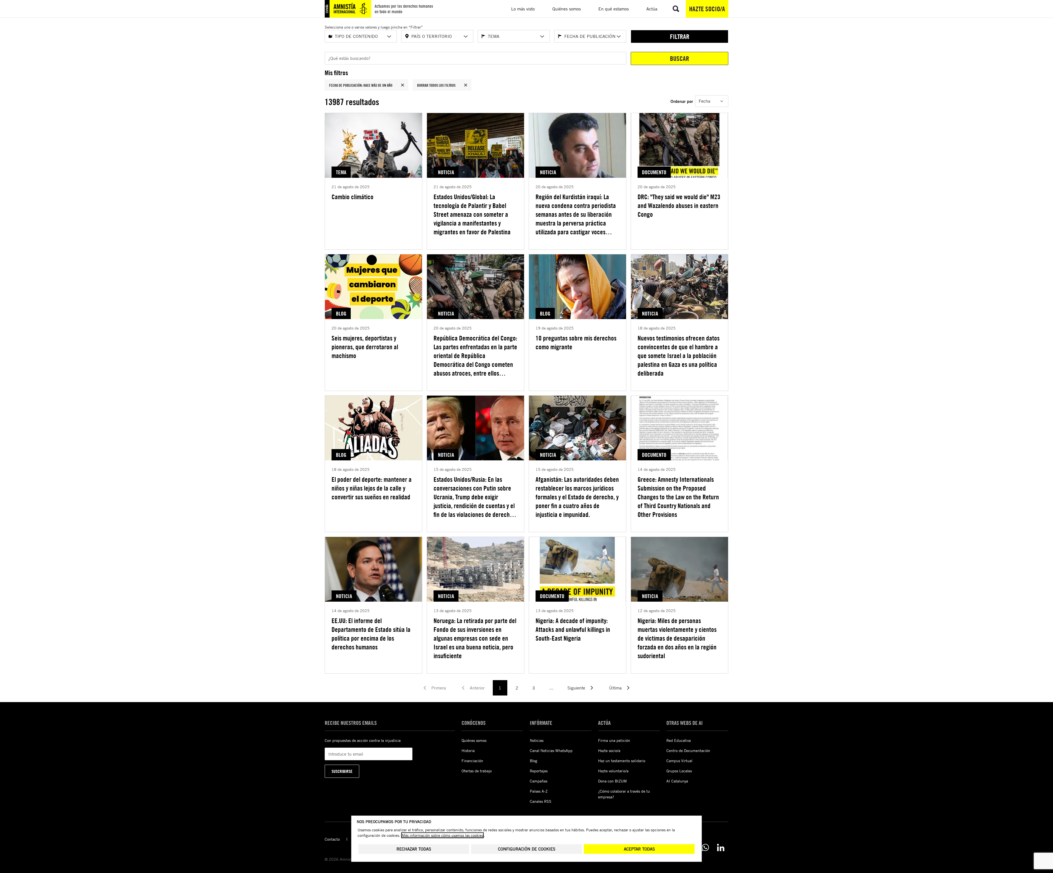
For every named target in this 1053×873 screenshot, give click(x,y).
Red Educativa (678, 740)
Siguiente (576, 688)
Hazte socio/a (707, 9)
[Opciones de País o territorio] (465, 36)
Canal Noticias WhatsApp (551, 750)
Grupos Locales (679, 770)
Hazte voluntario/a (613, 770)
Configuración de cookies (526, 849)
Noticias (537, 740)
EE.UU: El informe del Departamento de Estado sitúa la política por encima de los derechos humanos (371, 633)
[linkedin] (720, 847)
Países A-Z (539, 791)
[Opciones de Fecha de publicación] (618, 36)
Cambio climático (352, 197)
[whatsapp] (705, 847)
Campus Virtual (679, 760)
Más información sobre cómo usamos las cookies (442, 835)
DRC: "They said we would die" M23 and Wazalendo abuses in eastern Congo (679, 205)
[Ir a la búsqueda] (676, 9)
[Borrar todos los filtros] (465, 85)
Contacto (332, 839)
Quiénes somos (474, 740)
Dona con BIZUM (612, 781)
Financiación (472, 760)
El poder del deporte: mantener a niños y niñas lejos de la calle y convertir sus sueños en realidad (372, 488)
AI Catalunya (677, 781)
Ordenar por (681, 101)
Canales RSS (540, 801)
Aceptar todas (639, 849)
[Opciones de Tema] (542, 36)
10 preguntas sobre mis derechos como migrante (576, 342)
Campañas (538, 781)
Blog (533, 760)
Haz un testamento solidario (621, 760)
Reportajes (539, 770)
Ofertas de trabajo (477, 770)
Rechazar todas (414, 849)
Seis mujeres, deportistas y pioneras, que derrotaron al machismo (365, 347)
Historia (468, 750)
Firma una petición (614, 740)
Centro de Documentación (688, 750)
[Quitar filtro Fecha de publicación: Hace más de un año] (402, 85)
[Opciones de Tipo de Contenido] (389, 36)
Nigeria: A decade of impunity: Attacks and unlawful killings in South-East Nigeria (573, 629)
